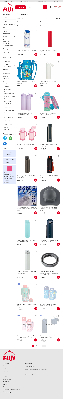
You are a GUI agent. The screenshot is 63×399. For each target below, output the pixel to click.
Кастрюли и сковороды (7, 102)
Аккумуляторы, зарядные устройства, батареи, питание (8, 42)
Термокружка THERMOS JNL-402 (26, 50)
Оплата (20, 1)
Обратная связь (7, 379)
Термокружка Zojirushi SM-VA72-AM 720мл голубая (26, 241)
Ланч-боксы (7, 89)
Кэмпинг (6, 129)
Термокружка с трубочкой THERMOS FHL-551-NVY (47, 336)
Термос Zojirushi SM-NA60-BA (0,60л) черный (48, 145)
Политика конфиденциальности (11, 389)
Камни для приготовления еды (10, 114)
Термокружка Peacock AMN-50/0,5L (48, 51)
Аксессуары (6, 49)
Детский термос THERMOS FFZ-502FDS (26, 82)
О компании (6, 1)
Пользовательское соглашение (11, 387)
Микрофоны (6, 61)
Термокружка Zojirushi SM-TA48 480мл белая (26, 272)
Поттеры (6, 99)
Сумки (5, 21)
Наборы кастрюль (9, 96)
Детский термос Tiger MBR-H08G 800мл (26, 305)
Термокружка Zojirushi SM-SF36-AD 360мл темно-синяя (49, 241)
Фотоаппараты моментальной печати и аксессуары (7, 75)
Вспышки (5, 36)
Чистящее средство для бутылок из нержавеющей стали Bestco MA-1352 (27, 208)
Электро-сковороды (7, 107)
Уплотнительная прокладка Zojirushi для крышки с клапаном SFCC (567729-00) (49, 273)
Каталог (21, 7)
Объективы (6, 28)
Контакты (26, 1)
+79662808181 (56, 1)
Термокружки (8, 124)
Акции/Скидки (6, 381)
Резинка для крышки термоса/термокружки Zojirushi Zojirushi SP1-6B (49, 208)
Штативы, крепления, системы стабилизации (7, 55)
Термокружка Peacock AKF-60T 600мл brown (26, 176)
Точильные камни (9, 110)
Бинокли (5, 18)
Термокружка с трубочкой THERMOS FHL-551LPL (24, 113)
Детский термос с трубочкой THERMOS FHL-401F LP (48, 113)
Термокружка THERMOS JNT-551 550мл (49, 176)
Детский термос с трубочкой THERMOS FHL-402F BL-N (48, 305)
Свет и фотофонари (6, 32)
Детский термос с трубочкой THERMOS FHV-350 (25, 145)
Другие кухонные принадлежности (9, 121)
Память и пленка (8, 24)
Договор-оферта (7, 392)
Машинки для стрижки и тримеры (9, 93)
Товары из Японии (6, 83)
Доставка (14, 1)
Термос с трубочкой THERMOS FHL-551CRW (48, 82)
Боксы (6, 127)
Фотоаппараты (7, 14)
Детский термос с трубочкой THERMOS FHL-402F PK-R (25, 336)
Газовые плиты (8, 117)
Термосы (6, 86)
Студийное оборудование (7, 65)
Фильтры (5, 69)
